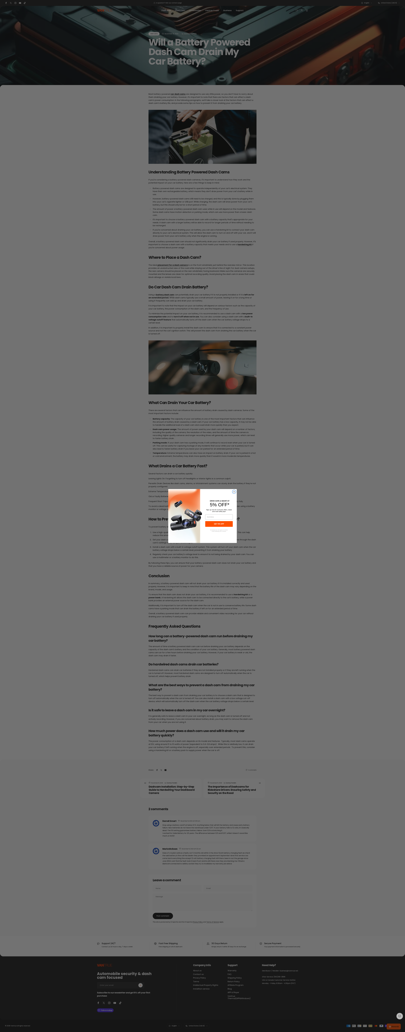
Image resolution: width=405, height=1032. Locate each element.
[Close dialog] (234, 492)
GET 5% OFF (219, 524)
